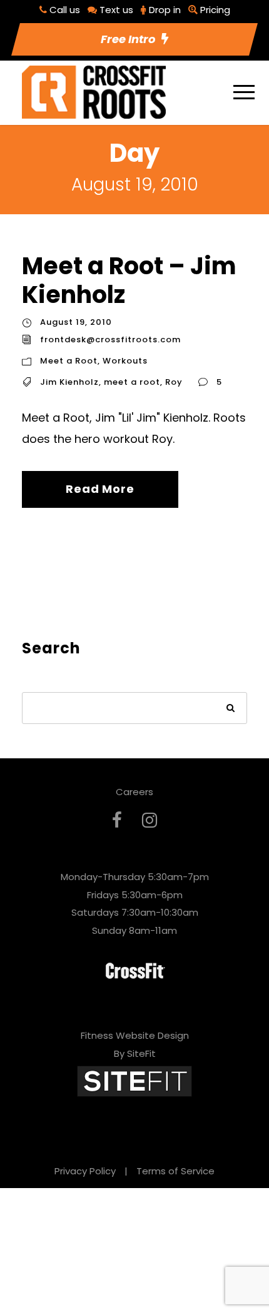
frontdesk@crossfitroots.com (110, 339)
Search (231, 709)
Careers (134, 791)
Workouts (125, 361)
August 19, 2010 (76, 322)
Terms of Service (175, 1170)
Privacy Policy (85, 1170)
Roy (174, 382)
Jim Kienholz (69, 382)
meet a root (132, 382)
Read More (100, 489)
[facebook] (117, 820)
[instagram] (149, 820)
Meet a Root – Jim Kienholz (129, 280)
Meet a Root (69, 361)
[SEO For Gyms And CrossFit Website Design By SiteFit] (134, 1080)
